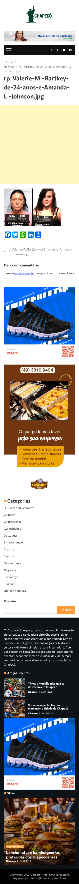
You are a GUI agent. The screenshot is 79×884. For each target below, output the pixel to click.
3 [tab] (72, 802)
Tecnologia (11, 577)
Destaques (11, 535)
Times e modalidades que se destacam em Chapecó (46, 685)
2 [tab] (70, 802)
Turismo (9, 583)
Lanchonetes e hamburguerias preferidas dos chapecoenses (33, 854)
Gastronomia (12, 563)
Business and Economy (19, 507)
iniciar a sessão (24, 273)
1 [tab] (67, 802)
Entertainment (13, 542)
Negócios (10, 570)
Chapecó (9, 514)
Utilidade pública (15, 590)
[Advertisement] (39, 144)
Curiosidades (12, 528)
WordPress (60, 878)
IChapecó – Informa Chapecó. (46, 874)
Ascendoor (33, 878)
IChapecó (33, 691)
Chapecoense (12, 521)
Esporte (9, 549)
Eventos (9, 556)
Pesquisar (10, 601)
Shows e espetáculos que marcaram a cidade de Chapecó (48, 706)
